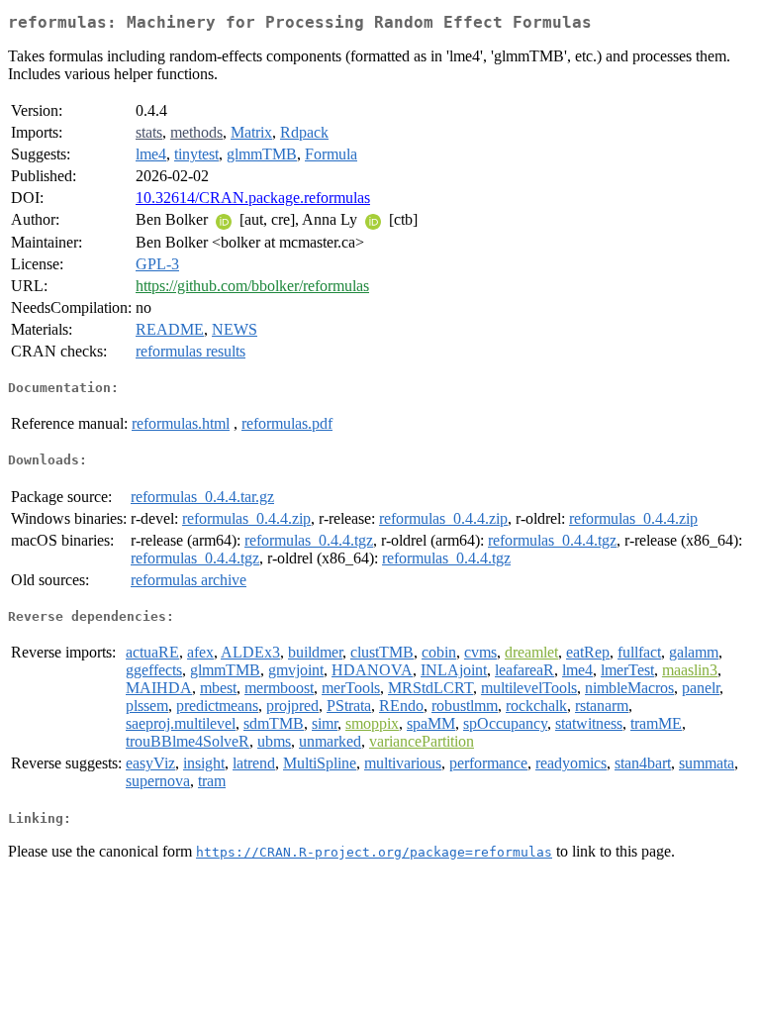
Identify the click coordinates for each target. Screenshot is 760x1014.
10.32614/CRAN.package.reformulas (253, 197)
